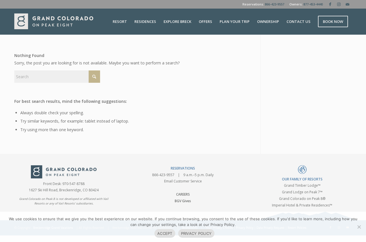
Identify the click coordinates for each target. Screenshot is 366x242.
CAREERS (183, 194)
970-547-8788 (73, 183)
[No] (359, 227)
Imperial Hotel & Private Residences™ (302, 205)
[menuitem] (120, 21)
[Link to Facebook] (330, 4)
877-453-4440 (313, 4)
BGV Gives (183, 200)
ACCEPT (164, 233)
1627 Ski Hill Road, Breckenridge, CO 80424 (64, 190)
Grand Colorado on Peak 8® (302, 198)
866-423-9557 (274, 4)
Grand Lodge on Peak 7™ (302, 192)
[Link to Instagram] (339, 4)
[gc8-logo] (53, 21)
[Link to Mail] (347, 4)
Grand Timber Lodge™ (302, 185)
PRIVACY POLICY (196, 233)
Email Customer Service (183, 181)
